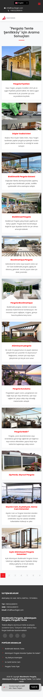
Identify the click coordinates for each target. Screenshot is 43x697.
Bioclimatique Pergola (22, 259)
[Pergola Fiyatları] (21, 63)
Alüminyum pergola (21, 345)
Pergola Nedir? (21, 431)
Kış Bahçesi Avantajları (13, 657)
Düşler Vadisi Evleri (21, 133)
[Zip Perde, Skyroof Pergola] (21, 461)
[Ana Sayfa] (8, 18)
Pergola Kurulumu (21, 388)
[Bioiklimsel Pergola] (21, 203)
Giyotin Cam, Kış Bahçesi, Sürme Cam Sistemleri (21, 508)
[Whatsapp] (13, 5)
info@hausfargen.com (15, 8)
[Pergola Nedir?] (21, 418)
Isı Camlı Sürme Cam (12, 662)
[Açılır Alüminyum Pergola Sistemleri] (21, 538)
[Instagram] (7, 5)
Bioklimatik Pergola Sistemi (21, 176)
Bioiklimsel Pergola (21, 217)
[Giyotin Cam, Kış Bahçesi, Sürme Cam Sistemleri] (21, 493)
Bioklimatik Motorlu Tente (14, 649)
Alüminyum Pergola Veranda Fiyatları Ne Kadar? (22, 653)
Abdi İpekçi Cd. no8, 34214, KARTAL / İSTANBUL (20, 598)
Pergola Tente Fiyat (11, 666)
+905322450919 (16, 10)
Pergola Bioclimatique (22, 303)
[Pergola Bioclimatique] (21, 289)
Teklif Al (34, 687)
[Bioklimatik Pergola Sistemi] (21, 162)
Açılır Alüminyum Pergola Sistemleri (21, 553)
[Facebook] (4, 5)
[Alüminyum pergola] (21, 332)
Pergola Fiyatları (21, 84)
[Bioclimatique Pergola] (21, 246)
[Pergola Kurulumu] (21, 375)
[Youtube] (10, 5)
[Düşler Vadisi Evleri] (21, 116)
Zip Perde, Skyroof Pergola (21, 474)
